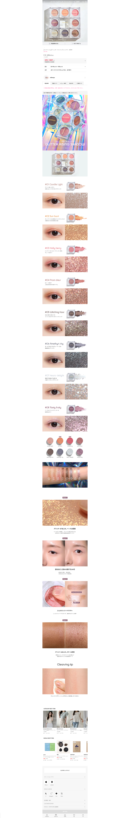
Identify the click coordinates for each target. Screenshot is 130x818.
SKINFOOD (72, 754)
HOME (65, 816)
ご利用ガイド (79, 83)
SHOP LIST (56, 816)
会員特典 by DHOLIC (65, 770)
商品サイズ (54, 83)
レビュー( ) (63, 83)
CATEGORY (47, 816)
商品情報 (47, 83)
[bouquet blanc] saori (47, 728)
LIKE (74, 816)
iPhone (46, 785)
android (51, 785)
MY (83, 816)
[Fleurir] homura (60, 728)
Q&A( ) (71, 83)
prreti (44, 754)
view (84, 78)
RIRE (58, 754)
